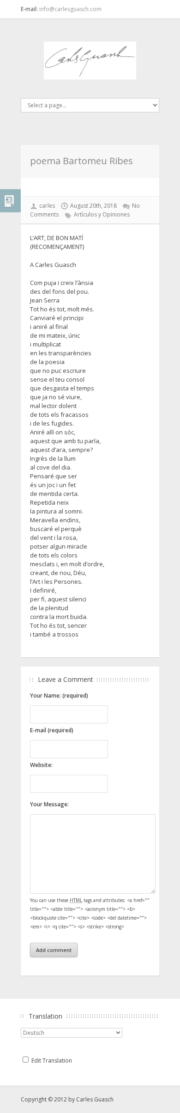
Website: (41, 765)
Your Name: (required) (59, 695)
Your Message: (49, 804)
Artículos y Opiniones (102, 214)
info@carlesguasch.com (70, 9)
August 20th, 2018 (93, 206)
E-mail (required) (51, 730)
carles (47, 206)
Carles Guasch (95, 1099)
